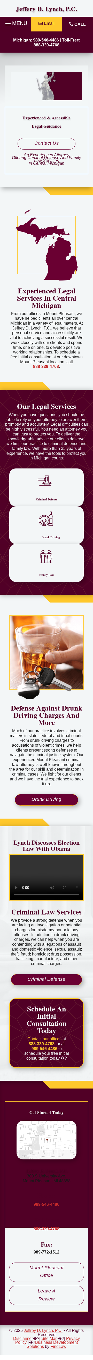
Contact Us (46, 143)
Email (49, 23)
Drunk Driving (46, 799)
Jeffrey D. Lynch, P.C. (46, 1170)
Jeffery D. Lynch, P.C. (46, 8)
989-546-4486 (46, 40)
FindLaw (58, 1346)
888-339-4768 (46, 45)
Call (80, 24)
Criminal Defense (46, 979)
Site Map (49, 1338)
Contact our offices (44, 1039)
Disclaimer (23, 1338)
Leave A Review (47, 1294)
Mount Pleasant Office (46, 1271)
